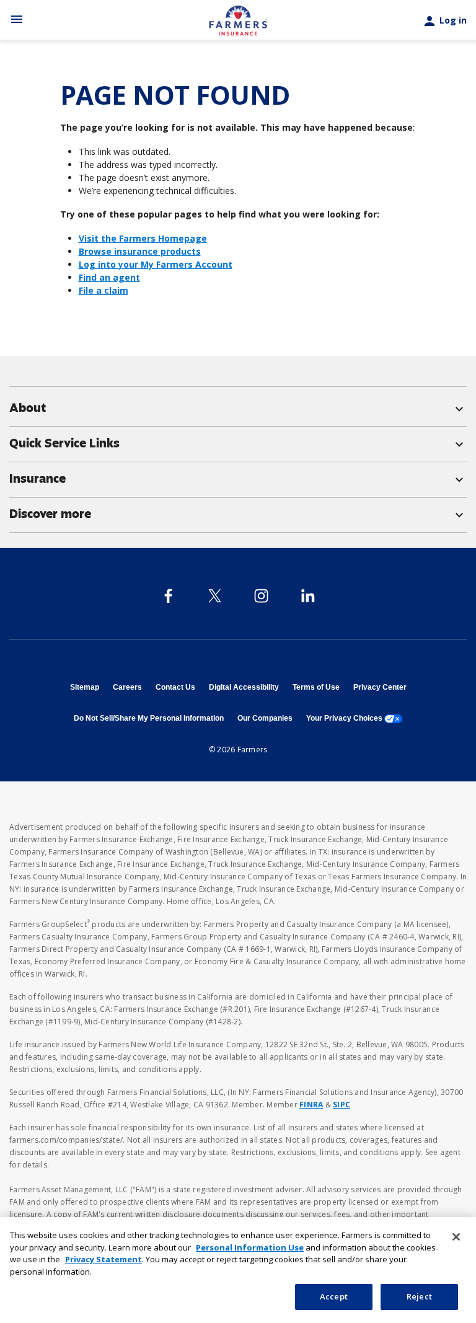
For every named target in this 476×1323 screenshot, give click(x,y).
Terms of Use (316, 687)
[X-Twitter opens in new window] (214, 595)
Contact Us (175, 687)
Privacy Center (380, 687)
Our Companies (265, 718)
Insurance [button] (238, 479)
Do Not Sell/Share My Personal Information (149, 718)
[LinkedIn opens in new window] (307, 595)
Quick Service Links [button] (238, 444)
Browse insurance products (140, 251)
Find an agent (109, 277)
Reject (419, 1296)
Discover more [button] (238, 514)
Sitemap (84, 687)
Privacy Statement (103, 1259)
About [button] (238, 408)
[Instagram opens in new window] (261, 595)
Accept (334, 1296)
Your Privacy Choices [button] (354, 718)
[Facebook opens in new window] (168, 595)
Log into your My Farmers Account (155, 264)
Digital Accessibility (244, 687)
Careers (127, 687)
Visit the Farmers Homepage (143, 238)
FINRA (311, 1104)
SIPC (341, 1104)
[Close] (456, 1236)
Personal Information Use (250, 1247)
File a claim (103, 290)
